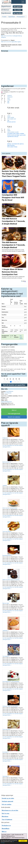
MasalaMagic (5, 828)
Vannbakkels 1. (6, 656)
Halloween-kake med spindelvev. (10, 706)
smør (8, 98)
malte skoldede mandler (13, 132)
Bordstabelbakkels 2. (7, 555)
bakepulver (10, 97)
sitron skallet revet (11, 119)
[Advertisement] (14, 66)
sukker (8, 100)
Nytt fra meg (5, 813)
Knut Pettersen (9, 391)
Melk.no (4, 831)
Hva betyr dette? (21, 337)
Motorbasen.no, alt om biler (10, 810)
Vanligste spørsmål (7, 801)
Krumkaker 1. (6, 752)
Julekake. (5, 485)
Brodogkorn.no (6, 825)
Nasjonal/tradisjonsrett (6, 401)
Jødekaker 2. (6, 630)
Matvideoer (5, 816)
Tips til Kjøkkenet (7, 819)
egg (8, 101)
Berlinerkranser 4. (7, 462)
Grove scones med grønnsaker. (10, 508)
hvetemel (9, 95)
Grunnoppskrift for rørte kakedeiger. (11, 681)
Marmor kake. (6, 603)
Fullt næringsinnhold (14, 413)
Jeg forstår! (23, 840)
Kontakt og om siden (8, 798)
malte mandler (10, 117)
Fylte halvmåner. (6, 729)
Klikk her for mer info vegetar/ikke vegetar (11, 41)
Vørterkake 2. (6, 776)
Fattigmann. (5, 438)
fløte (8, 103)
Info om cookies (6, 804)
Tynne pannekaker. (7, 531)
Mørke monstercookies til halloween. (11, 579)
